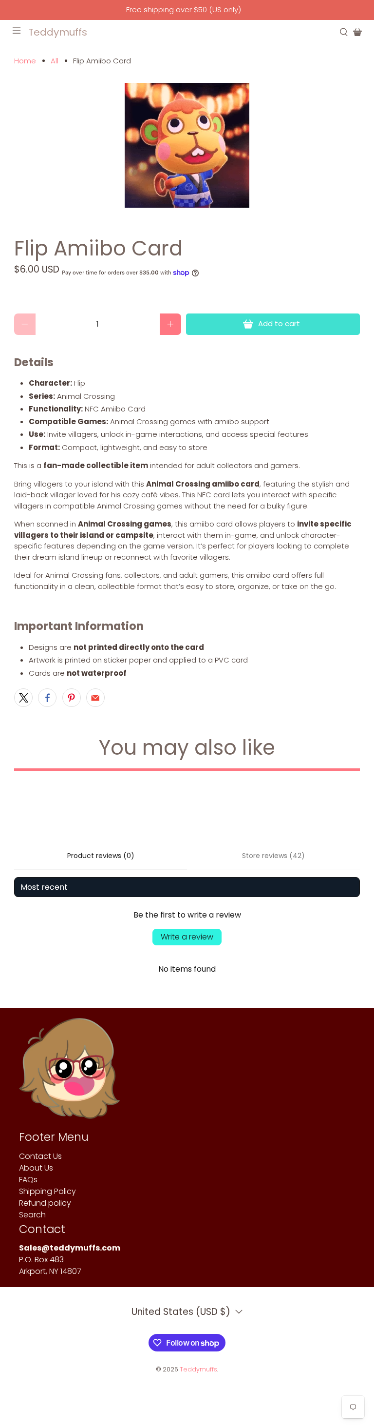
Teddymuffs (198, 1369)
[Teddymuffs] (69, 1073)
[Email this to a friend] (95, 697)
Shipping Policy (47, 1191)
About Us (36, 1168)
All (54, 60)
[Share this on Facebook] (47, 697)
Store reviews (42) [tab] (273, 856)
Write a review (187, 936)
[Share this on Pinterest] (71, 697)
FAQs (28, 1179)
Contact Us (40, 1156)
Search (32, 1214)
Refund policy (45, 1203)
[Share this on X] (23, 697)
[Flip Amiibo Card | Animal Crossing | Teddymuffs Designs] (187, 145)
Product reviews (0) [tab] (100, 856)
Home (25, 60)
